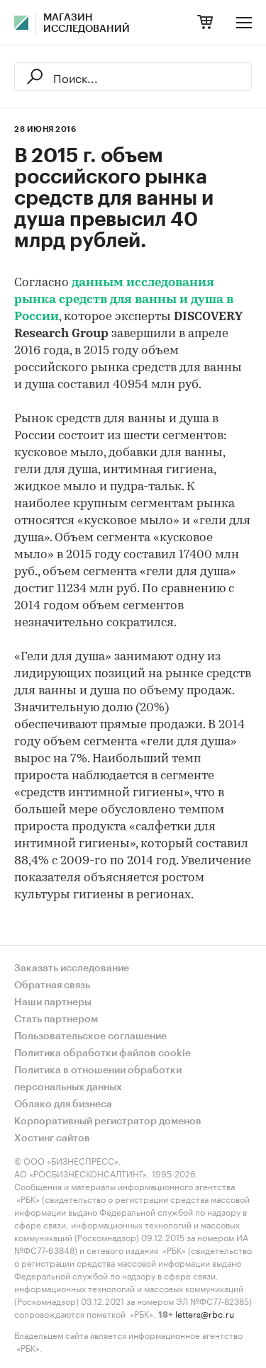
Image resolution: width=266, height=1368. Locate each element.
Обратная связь (52, 985)
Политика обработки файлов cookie (102, 1053)
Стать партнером (56, 1019)
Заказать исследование (71, 968)
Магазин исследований (86, 23)
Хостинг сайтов (52, 1138)
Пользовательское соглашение (90, 1036)
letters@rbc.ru (204, 1313)
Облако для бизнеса (63, 1104)
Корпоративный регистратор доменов (107, 1121)
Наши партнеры (53, 1002)
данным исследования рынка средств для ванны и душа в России (123, 300)
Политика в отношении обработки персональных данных (98, 1078)
